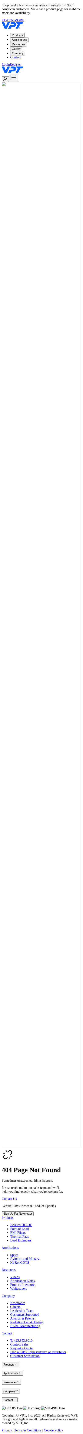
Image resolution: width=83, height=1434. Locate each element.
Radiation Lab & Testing (26, 1322)
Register (15, 64)
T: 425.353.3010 (21, 1340)
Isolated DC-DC (21, 1225)
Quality (16, 48)
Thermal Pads (19, 1236)
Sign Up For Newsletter (17, 1213)
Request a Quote (21, 1348)
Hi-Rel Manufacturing (25, 1326)
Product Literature (22, 1284)
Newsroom (17, 1303)
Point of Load (19, 1229)
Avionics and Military (24, 1258)
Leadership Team (21, 1310)
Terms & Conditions (28, 1430)
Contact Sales (19, 1344)
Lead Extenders (20, 1240)
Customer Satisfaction (25, 1356)
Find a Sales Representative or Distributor (38, 1352)
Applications (19, 39)
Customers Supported (24, 1314)
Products (17, 35)
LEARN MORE (13, 20)
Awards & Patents (22, 1318)
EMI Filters (18, 1232)
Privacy (7, 1430)
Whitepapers (18, 1288)
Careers (15, 1307)
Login (6, 64)
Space (14, 1255)
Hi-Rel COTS (19, 1262)
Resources (18, 44)
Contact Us (9, 1199)
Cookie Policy (53, 1430)
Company (18, 53)
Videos (15, 1277)
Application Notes (22, 1281)
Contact (15, 57)
